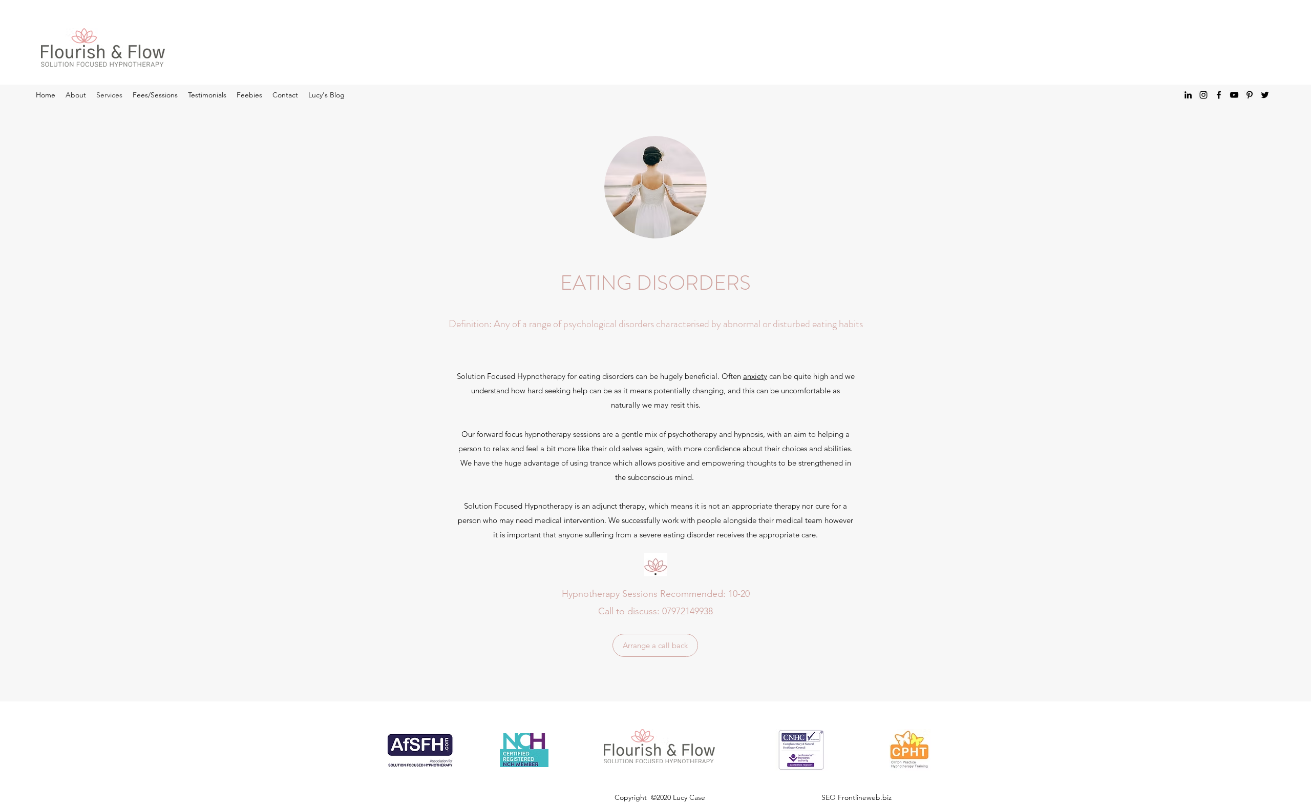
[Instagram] (1203, 95)
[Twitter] (1265, 95)
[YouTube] (1234, 95)
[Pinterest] (1249, 95)
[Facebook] (1219, 95)
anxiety (755, 376)
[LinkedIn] (1188, 95)
